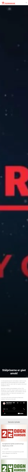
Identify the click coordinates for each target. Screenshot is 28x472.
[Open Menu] (26, 2)
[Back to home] (8, 2)
